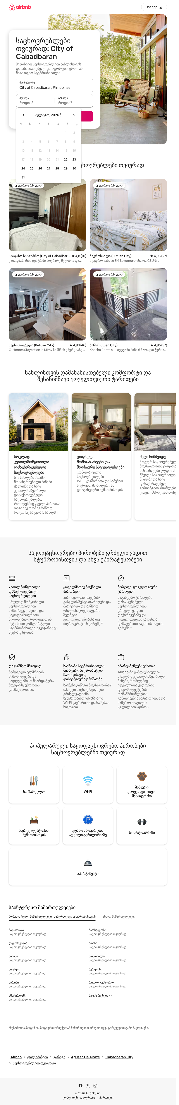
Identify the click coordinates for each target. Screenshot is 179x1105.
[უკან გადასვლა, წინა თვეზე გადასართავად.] (23, 115)
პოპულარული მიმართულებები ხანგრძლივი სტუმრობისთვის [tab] (52, 917)
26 (40, 168)
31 (23, 177)
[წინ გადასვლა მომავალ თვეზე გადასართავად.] (73, 115)
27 (48, 168)
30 (74, 168)
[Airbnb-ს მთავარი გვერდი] (20, 7)
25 (31, 168)
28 (57, 168)
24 (23, 168)
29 (65, 168)
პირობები (106, 1098)
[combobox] (54, 87)
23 (74, 159)
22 (65, 159)
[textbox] (35, 102)
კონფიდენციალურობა (79, 1098)
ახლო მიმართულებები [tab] (119, 917)
